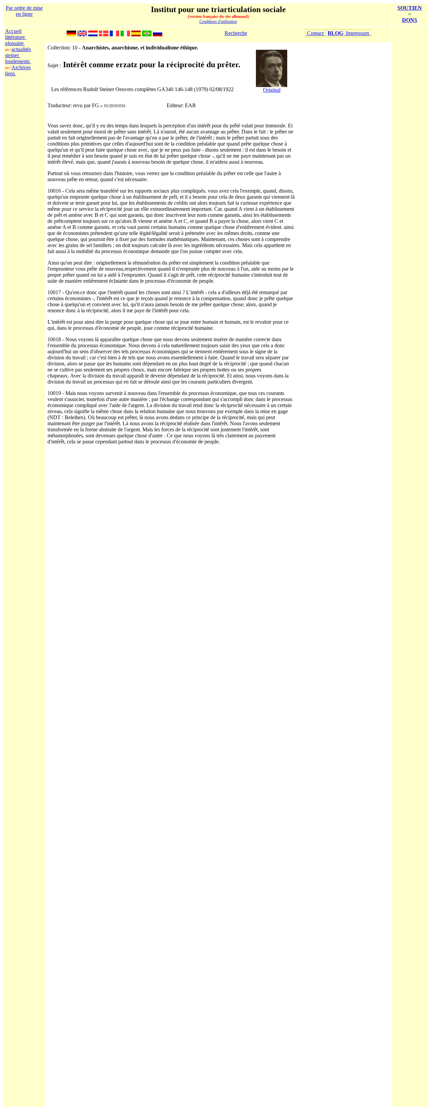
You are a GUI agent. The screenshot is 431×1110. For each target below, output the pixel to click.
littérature (15, 37)
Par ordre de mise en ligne (24, 11)
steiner (12, 55)
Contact (315, 33)
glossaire (15, 43)
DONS (409, 20)
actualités (21, 49)
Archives (21, 67)
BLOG (335, 33)
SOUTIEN (409, 8)
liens (10, 73)
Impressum (357, 33)
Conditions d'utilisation (218, 21)
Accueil (13, 31)
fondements (18, 61)
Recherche (236, 33)
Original (271, 90)
